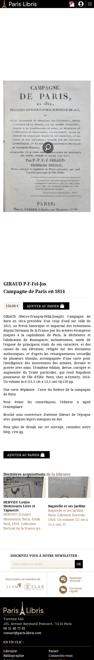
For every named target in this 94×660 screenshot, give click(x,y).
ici (21, 432)
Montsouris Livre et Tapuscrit (19, 506)
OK (78, 564)
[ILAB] (34, 587)
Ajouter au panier (43, 306)
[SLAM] (13, 587)
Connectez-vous (61, 655)
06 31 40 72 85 (14, 628)
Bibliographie (13, 655)
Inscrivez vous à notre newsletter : (44, 556)
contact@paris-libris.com (22, 633)
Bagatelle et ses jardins (66, 506)
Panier (54, 651)
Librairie (10, 651)
